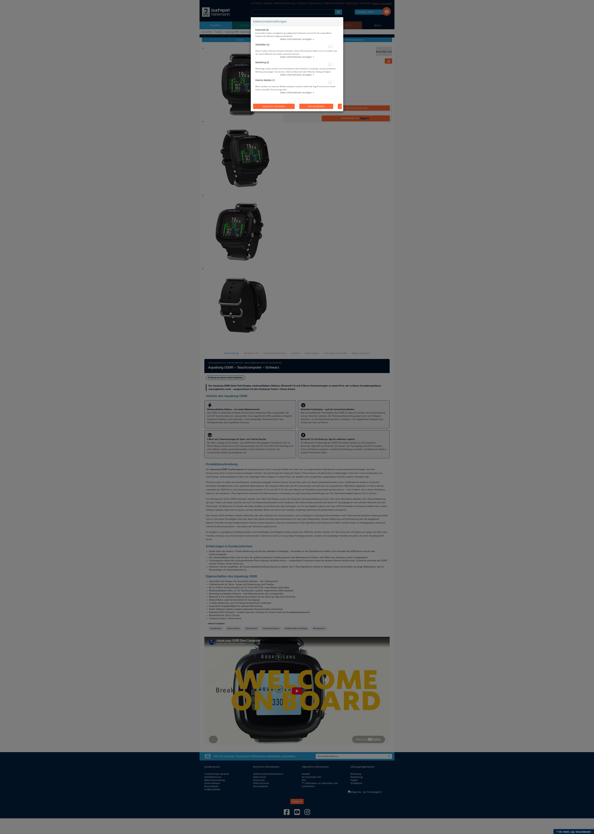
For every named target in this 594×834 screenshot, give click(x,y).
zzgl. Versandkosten (580, 831)
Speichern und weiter (274, 106)
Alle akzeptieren (316, 106)
